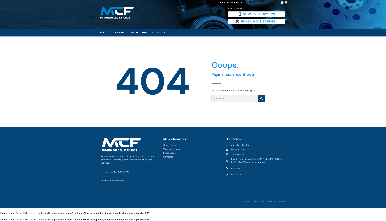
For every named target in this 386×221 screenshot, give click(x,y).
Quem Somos (119, 32)
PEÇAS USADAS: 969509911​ (258, 21)
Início (103, 32)
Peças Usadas (139, 32)
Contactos (159, 32)
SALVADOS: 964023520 (259, 14)
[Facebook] (282, 2)
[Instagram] (286, 2)
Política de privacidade (112, 180)
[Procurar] (261, 98)
